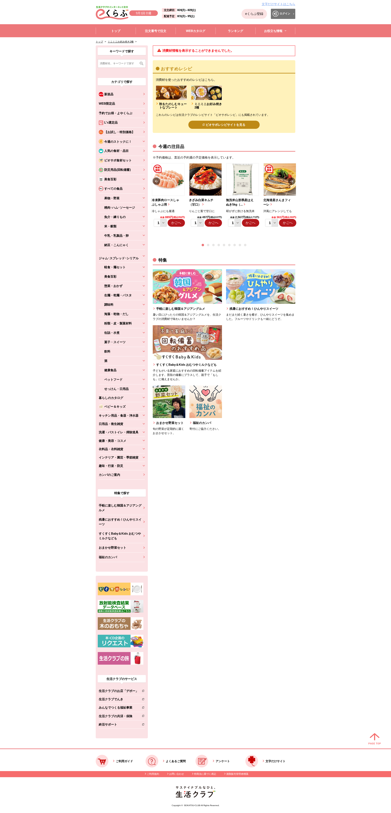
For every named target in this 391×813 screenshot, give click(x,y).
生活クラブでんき (118, 699)
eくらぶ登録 (254, 13)
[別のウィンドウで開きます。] (120, 611)
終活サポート (118, 725)
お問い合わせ (176, 774)
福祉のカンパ (108, 557)
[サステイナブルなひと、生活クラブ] (195, 796)
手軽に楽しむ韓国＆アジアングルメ (120, 508)
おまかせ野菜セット (112, 547)
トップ (99, 41)
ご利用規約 (153, 774)
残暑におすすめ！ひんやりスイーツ (120, 522)
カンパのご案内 (109, 474)
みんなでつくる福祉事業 (118, 708)
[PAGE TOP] (374, 739)
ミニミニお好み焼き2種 (121, 41)
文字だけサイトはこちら (278, 4)
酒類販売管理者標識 (237, 774)
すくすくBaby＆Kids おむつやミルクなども (120, 536)
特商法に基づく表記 (205, 774)
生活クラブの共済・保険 (118, 716)
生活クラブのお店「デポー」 (118, 691)
